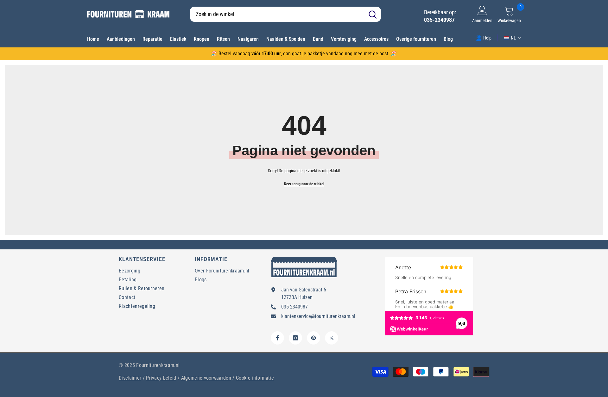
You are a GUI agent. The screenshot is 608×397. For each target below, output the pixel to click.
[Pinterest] (313, 338)
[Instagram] (295, 338)
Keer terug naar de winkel (304, 184)
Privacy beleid (161, 378)
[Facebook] (277, 338)
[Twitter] (331, 338)
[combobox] (277, 14)
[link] (483, 37)
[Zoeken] (285, 14)
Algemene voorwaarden (206, 378)
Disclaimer (130, 378)
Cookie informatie (255, 378)
